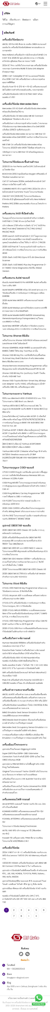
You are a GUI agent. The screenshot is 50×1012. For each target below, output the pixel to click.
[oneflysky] (27, 954)
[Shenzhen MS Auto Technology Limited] (11, 3)
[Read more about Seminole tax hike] (28, 916)
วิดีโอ (4, 19)
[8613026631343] (21, 954)
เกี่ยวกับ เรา (15, 19)
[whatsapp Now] (38, 1005)
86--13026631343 (16, 968)
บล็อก (35, 19)
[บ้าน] (25, 940)
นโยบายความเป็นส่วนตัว (18, 998)
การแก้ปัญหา (8, 23)
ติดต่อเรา (26, 19)
